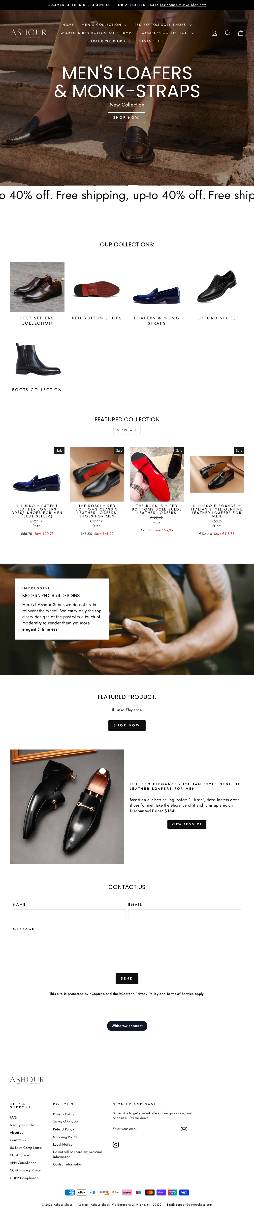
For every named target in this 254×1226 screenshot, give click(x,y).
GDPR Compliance (24, 1177)
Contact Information (68, 1164)
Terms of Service (180, 993)
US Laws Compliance (26, 1147)
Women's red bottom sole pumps (97, 33)
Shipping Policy (65, 1136)
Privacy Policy (147, 993)
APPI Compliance (23, 1162)
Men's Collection (102, 24)
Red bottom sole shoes (161, 24)
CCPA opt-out (20, 1155)
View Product (187, 824)
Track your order (110, 41)
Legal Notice (63, 1144)
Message (24, 929)
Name (19, 904)
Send (127, 978)
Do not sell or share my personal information (77, 1154)
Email (135, 904)
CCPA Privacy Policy (25, 1170)
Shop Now (126, 117)
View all (127, 430)
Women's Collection (165, 33)
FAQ (13, 1117)
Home (68, 24)
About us (16, 1132)
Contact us (150, 41)
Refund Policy (63, 1129)
